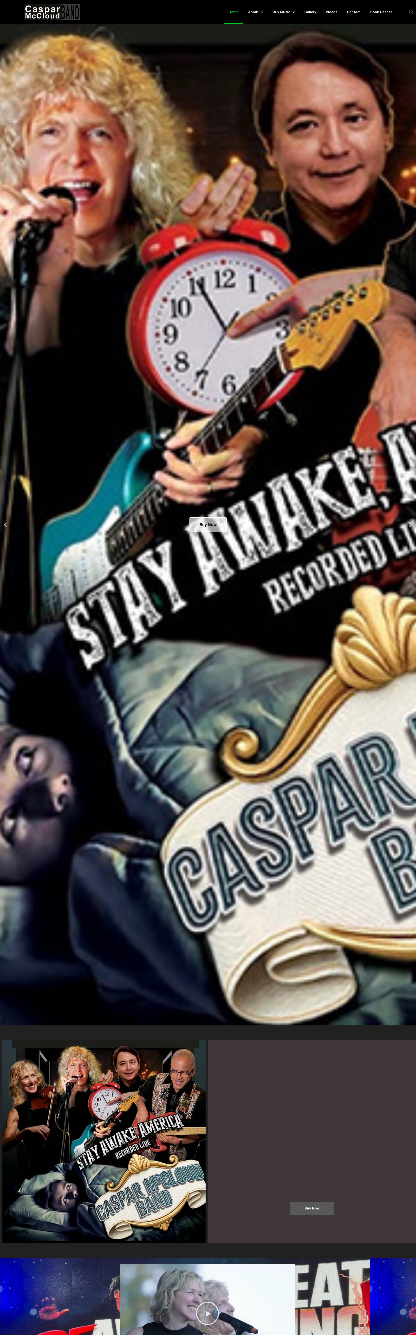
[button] (411, 12)
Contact (354, 12)
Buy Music (281, 12)
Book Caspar (381, 12)
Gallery (310, 12)
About (253, 12)
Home (233, 12)
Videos (331, 12)
